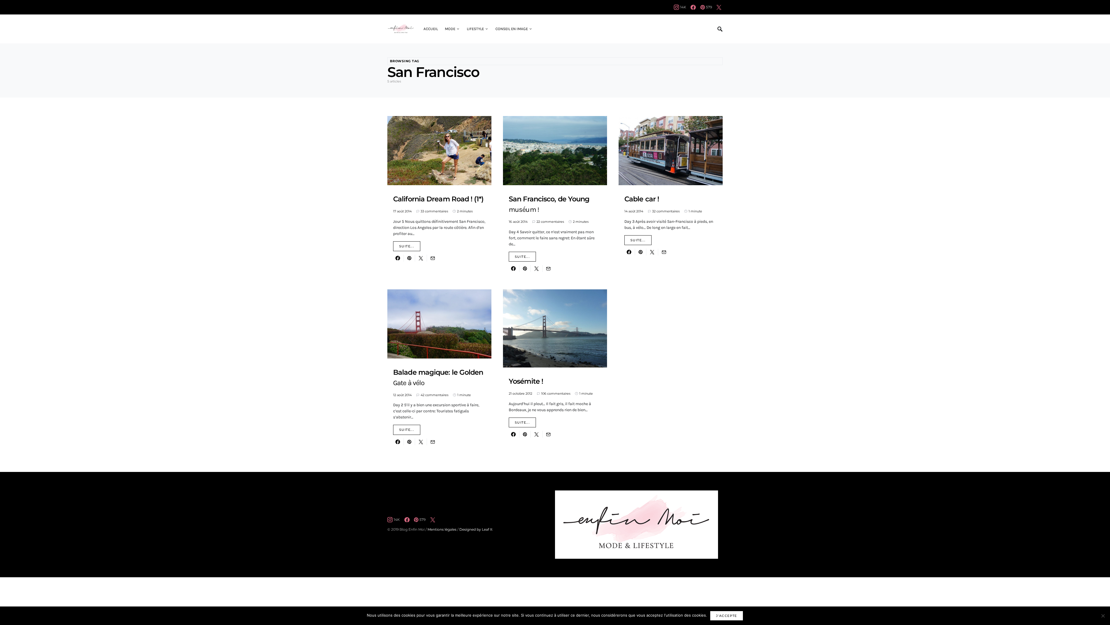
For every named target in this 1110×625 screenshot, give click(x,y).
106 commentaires (555, 393)
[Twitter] (719, 7)
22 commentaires (550, 222)
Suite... (406, 246)
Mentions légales (442, 529)
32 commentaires (666, 211)
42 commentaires (434, 395)
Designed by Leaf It (476, 529)
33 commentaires (434, 211)
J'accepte (726, 616)
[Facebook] (693, 7)
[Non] (1103, 616)
